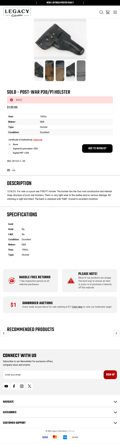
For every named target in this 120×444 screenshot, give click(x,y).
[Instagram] (21, 386)
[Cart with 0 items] (107, 12)
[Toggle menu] (115, 12)
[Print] (13, 170)
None (15, 144)
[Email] (8, 170)
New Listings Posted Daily (60, 3)
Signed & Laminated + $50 (25, 148)
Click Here (77, 306)
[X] (29, 386)
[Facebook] (14, 386)
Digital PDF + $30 (21, 153)
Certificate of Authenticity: (25, 140)
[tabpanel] (39, 72)
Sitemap (71, 431)
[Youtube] (6, 386)
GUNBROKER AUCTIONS (37, 303)
